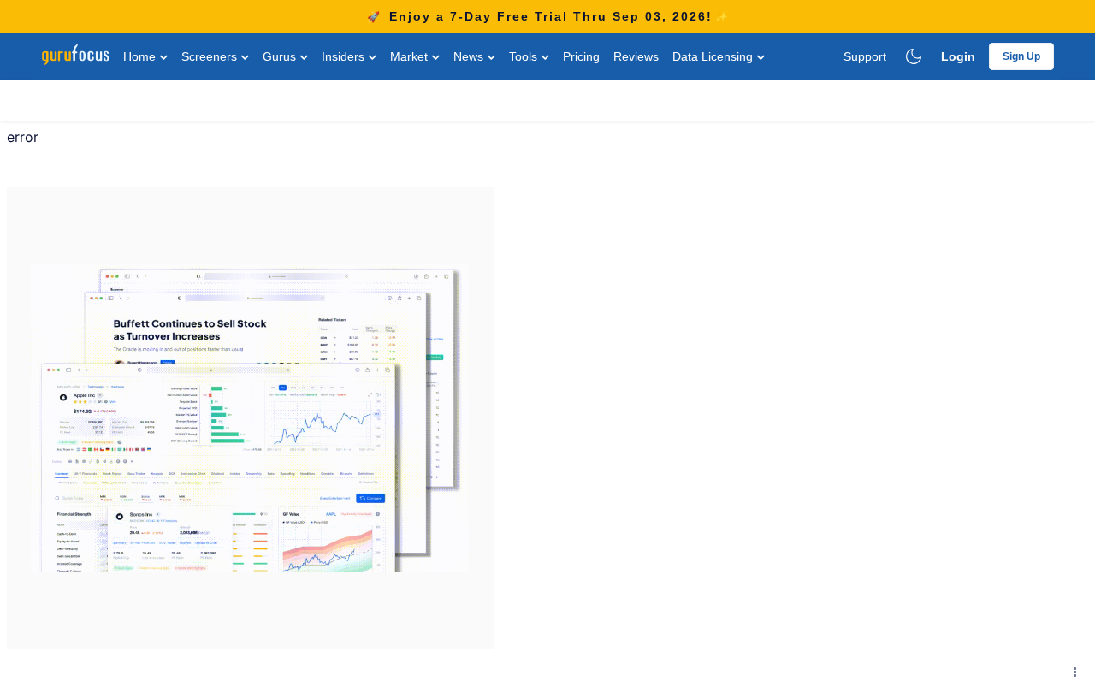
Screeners (210, 56)
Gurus (281, 56)
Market (410, 56)
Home (141, 56)
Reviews (636, 56)
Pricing (581, 56)
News (470, 56)
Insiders (345, 56)
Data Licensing (714, 56)
